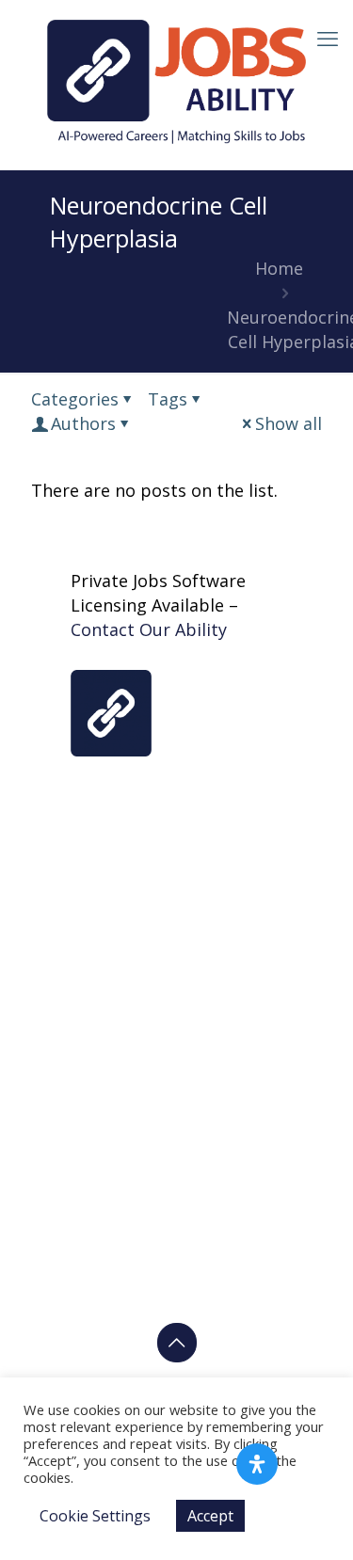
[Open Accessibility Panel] (257, 1464)
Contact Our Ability (149, 629)
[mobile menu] (328, 38)
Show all (288, 423)
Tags (167, 399)
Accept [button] (210, 1515)
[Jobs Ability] (176, 80)
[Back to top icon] (177, 1342)
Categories (75, 399)
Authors (83, 423)
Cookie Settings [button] (95, 1515)
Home (279, 268)
